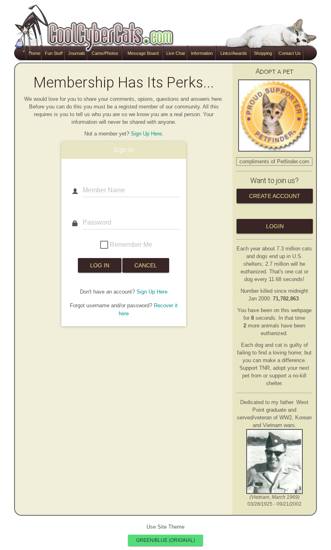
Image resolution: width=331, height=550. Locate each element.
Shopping (263, 53)
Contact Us (290, 53)
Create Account (274, 196)
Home (34, 53)
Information (202, 53)
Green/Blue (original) (165, 540)
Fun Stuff (54, 53)
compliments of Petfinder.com (274, 161)
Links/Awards (233, 53)
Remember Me (130, 244)
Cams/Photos (105, 53)
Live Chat (175, 53)
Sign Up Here (146, 134)
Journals (76, 53)
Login (275, 226)
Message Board (143, 53)
